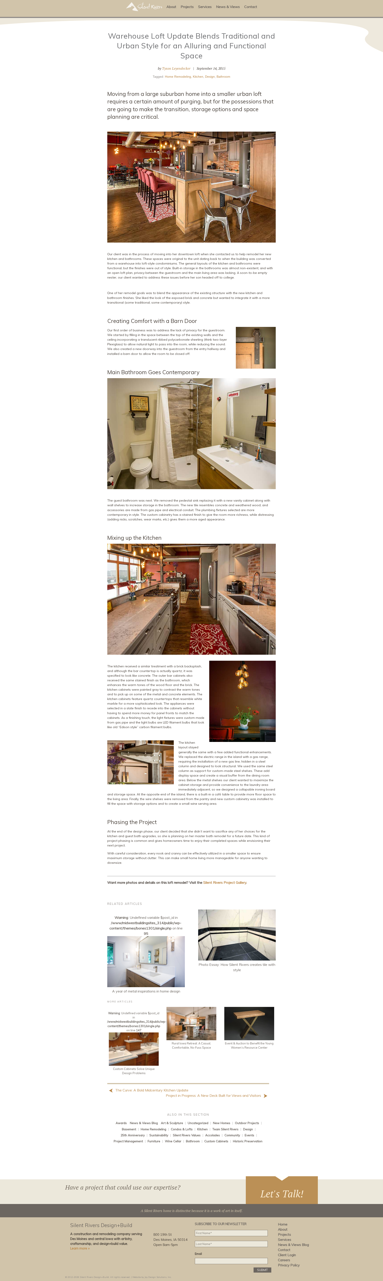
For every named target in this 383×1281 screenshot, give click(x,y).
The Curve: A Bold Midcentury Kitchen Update (151, 1090)
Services (205, 6)
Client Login (287, 1255)
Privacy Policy (289, 1265)
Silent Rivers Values (187, 1135)
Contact (250, 6)
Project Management (128, 1141)
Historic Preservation (247, 1141)
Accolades (212, 1135)
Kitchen (198, 76)
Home (282, 1224)
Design (210, 76)
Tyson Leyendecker (176, 68)
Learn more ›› (80, 1248)
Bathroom (223, 76)
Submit (262, 1270)
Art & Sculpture (172, 1123)
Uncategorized (198, 1123)
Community (232, 1135)
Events (249, 1135)
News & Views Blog (144, 1123)
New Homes (221, 1123)
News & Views (228, 6)
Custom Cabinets (216, 1141)
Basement (129, 1129)
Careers (284, 1260)
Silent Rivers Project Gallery (224, 882)
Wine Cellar (173, 1141)
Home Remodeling (178, 76)
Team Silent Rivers (225, 1129)
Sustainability (158, 1135)
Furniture (154, 1141)
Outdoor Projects (247, 1123)
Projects (187, 6)
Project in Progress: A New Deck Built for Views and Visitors (214, 1095)
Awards (121, 1123)
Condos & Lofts (182, 1129)
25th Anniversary (133, 1135)
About (171, 6)
